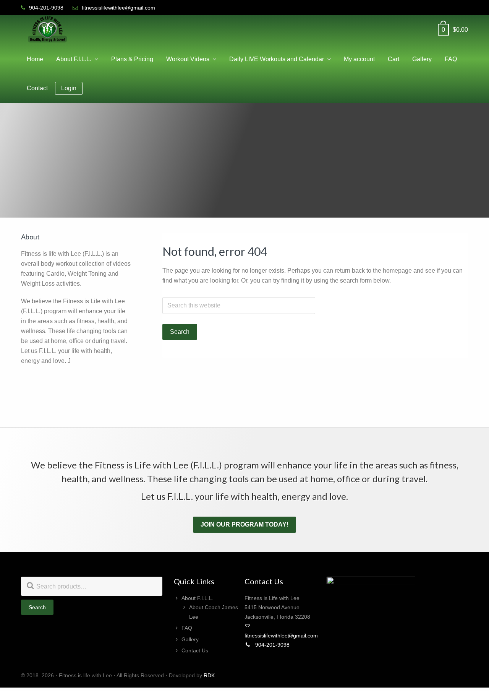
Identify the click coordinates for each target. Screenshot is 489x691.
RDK (209, 675)
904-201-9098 (272, 645)
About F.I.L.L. (197, 598)
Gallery (190, 639)
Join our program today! (244, 524)
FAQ (186, 628)
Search (37, 607)
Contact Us (194, 650)
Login (68, 88)
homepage (397, 270)
